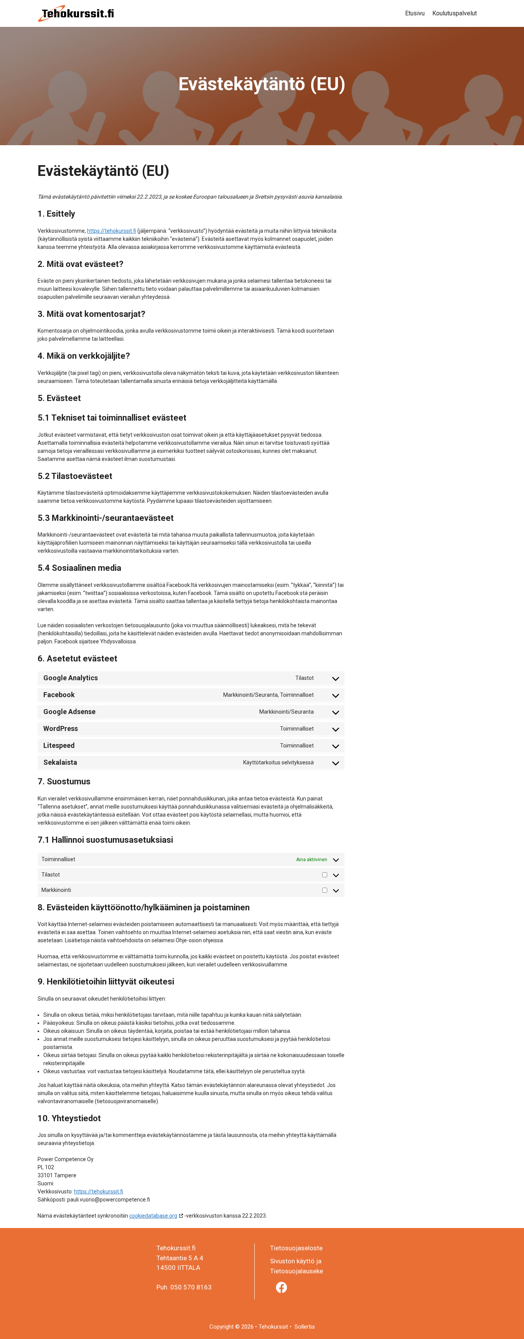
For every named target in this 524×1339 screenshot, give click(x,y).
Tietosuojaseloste (296, 1248)
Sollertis (304, 1326)
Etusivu (415, 13)
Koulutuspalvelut (454, 13)
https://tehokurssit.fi (111, 231)
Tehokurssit (274, 1326)
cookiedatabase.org (153, 1216)
